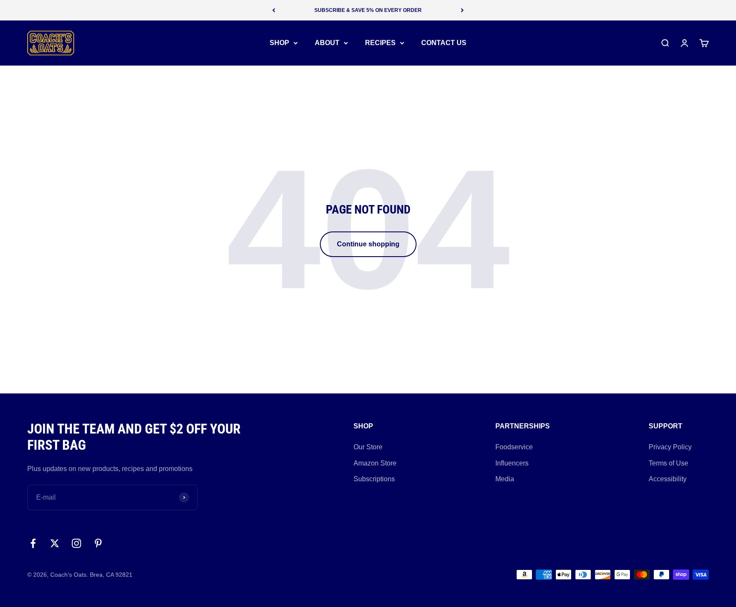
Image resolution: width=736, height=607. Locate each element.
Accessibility (668, 479)
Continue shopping (368, 244)
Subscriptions (374, 479)
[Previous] (273, 10)
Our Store (368, 447)
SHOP (279, 42)
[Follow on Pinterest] (98, 543)
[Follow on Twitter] (54, 543)
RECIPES (380, 42)
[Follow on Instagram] (76, 543)
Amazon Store (375, 463)
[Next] (462, 10)
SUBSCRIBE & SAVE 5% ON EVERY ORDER (368, 10)
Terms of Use (668, 463)
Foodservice (514, 447)
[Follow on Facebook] (33, 543)
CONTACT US (443, 42)
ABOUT (327, 42)
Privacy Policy (670, 447)
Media (504, 479)
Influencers (512, 463)
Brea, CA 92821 (111, 574)
